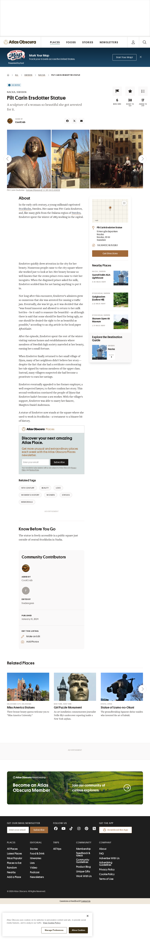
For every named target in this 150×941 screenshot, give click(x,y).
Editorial (36, 842)
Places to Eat (14, 863)
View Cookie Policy (51, 923)
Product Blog (83, 867)
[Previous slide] (8, 159)
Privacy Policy (107, 869)
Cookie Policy (107, 874)
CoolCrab (20, 122)
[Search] (144, 42)
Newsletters (37, 877)
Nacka (111, 349)
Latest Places (14, 853)
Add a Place (14, 877)
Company (105, 842)
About (102, 849)
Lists (32, 863)
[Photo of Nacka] (99, 352)
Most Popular (14, 858)
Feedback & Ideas (83, 854)
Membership (83, 849)
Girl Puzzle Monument (68, 707)
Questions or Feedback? (75, 901)
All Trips (57, 849)
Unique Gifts (83, 871)
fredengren (28, 603)
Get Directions (110, 253)
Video (33, 867)
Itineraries (35, 858)
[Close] (87, 916)
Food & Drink (37, 853)
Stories (34, 849)
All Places (12, 849)
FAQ (101, 853)
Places (11, 842)
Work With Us (84, 876)
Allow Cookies (78, 930)
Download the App (118, 830)
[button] (117, 91)
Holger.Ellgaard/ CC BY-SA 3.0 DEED (43, 190)
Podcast (34, 872)
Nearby (11, 872)
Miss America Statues (21, 707)
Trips (56, 842)
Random (12, 867)
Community (84, 842)
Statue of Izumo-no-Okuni (117, 707)
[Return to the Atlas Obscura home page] (20, 42)
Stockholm (25, 209)
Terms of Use (34, 470)
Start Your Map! (124, 57)
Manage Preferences (54, 930)
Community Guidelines (82, 861)
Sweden (76, 213)
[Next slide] (142, 159)
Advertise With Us (109, 858)
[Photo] (121, 278)
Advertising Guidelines (105, 863)
